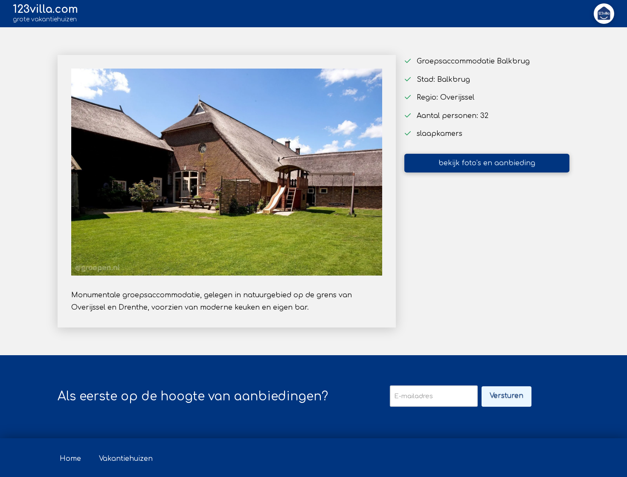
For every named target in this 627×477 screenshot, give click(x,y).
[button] (604, 13)
